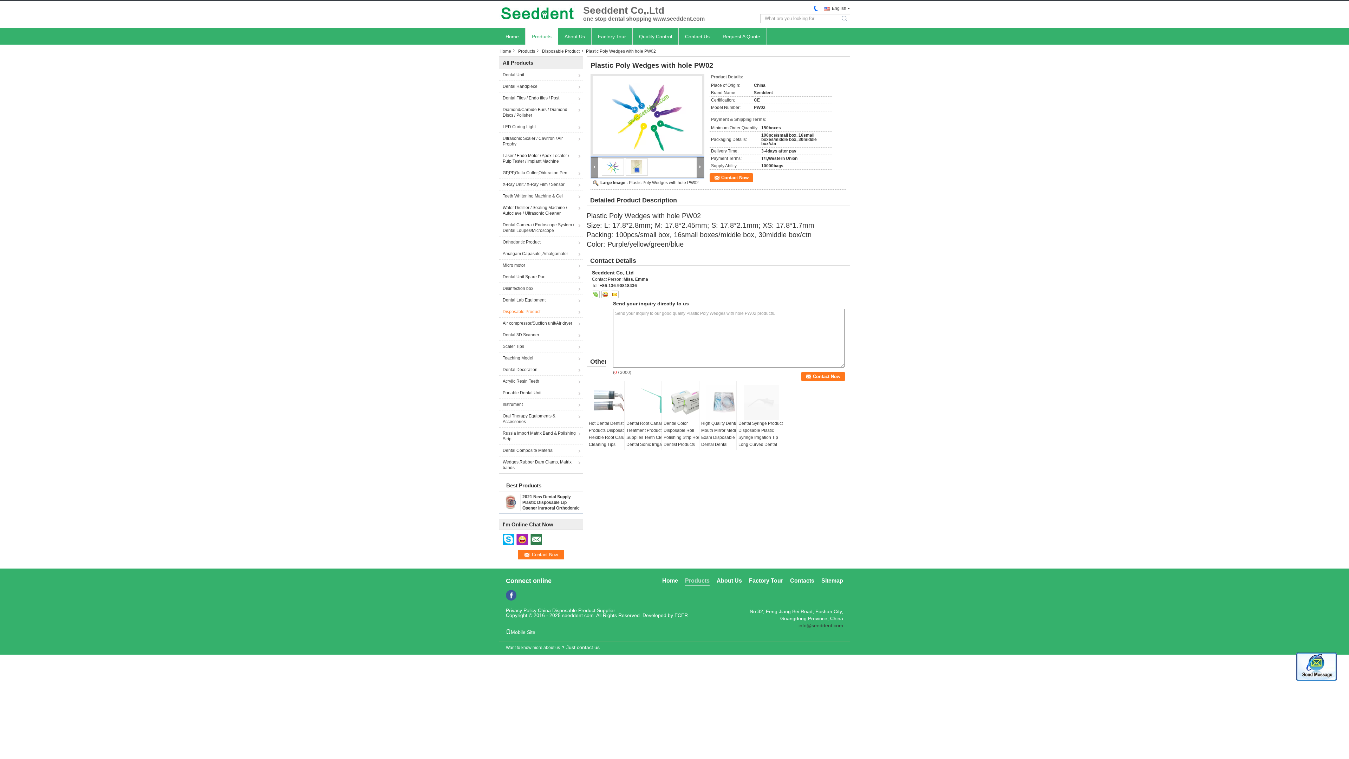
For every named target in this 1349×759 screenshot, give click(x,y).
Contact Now (735, 177)
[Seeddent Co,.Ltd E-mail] (615, 294)
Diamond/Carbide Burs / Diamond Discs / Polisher (535, 112)
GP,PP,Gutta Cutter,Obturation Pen (535, 172)
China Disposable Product (566, 610)
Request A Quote (741, 36)
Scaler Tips (513, 346)
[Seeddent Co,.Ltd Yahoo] (605, 294)
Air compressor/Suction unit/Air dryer (537, 323)
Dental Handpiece (520, 86)
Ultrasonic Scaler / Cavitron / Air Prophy (533, 141)
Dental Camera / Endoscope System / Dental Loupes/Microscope (538, 227)
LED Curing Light (519, 126)
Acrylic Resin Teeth (521, 381)
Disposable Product (561, 51)
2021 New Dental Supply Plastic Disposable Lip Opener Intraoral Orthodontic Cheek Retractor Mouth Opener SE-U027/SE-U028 (551, 508)
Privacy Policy (521, 610)
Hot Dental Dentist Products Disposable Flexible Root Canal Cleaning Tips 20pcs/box (608, 437)
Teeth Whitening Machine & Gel (533, 196)
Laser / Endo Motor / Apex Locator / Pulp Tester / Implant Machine (536, 158)
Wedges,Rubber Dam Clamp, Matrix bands (537, 465)
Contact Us (697, 36)
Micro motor (514, 265)
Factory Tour (612, 36)
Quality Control (655, 36)
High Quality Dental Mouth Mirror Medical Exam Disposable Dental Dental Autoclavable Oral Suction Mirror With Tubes (721, 444)
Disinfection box (518, 288)
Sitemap (832, 581)
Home (512, 36)
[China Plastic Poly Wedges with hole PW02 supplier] (647, 115)
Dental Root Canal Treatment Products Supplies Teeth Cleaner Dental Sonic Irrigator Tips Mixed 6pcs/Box (648, 437)
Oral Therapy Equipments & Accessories (529, 419)
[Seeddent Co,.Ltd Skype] (596, 294)
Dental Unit (513, 74)
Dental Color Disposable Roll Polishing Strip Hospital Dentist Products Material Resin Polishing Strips (686, 441)
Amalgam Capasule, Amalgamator (535, 253)
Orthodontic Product (522, 242)
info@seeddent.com (821, 625)
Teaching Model (518, 358)
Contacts (802, 581)
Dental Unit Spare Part (524, 276)
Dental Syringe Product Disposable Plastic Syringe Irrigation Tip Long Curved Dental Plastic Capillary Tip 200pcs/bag (760, 441)
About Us (575, 36)
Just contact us (583, 647)
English (839, 8)
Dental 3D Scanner (521, 334)
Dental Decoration (520, 369)
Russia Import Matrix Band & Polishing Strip (539, 436)
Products (542, 36)
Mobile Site (523, 632)
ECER (681, 615)
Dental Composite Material (528, 450)
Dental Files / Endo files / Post (531, 98)
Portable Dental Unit (522, 392)
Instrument (513, 404)
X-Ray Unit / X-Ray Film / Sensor (534, 184)
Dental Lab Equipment (524, 300)
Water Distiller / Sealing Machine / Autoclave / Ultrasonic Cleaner (535, 210)
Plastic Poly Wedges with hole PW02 (664, 182)
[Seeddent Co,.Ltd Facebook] (511, 595)
